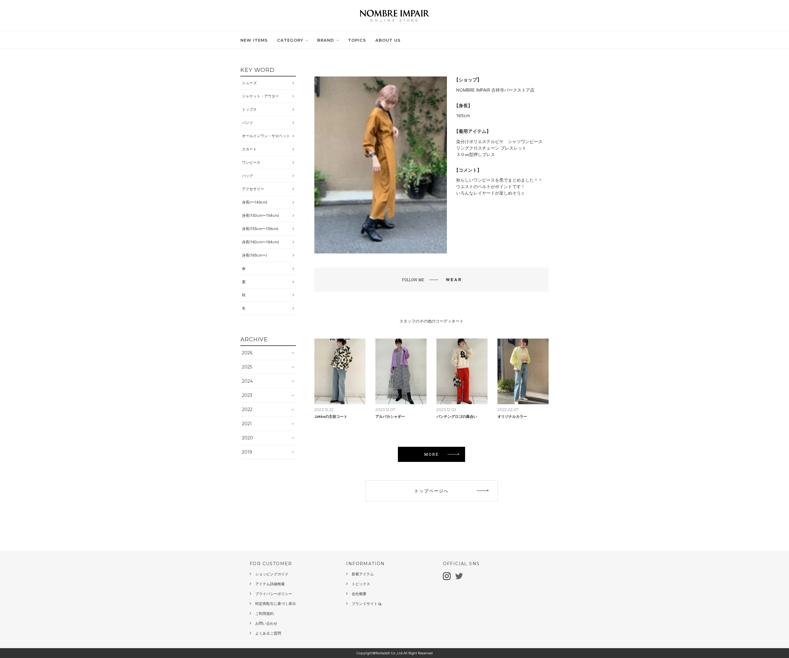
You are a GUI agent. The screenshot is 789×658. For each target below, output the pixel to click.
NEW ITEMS (254, 40)
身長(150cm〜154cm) (260, 215)
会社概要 (359, 593)
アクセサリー (253, 189)
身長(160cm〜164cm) (260, 242)
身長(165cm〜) (254, 255)
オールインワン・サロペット (266, 136)
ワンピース (251, 162)
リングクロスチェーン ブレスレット (491, 147)
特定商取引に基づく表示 (275, 603)
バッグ (247, 175)
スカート (249, 149)
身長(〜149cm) (254, 202)
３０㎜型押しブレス (475, 154)
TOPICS (357, 40)
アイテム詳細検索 (270, 584)
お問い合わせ (266, 623)
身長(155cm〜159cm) (260, 228)
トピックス (361, 584)
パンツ (247, 122)
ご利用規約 (264, 613)
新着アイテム (363, 574)
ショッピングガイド (271, 574)
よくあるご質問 (268, 633)
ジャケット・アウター (260, 96)
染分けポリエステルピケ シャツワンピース (499, 141)
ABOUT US (388, 40)
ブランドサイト (365, 603)
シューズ (249, 82)
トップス (249, 109)
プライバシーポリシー (273, 593)
